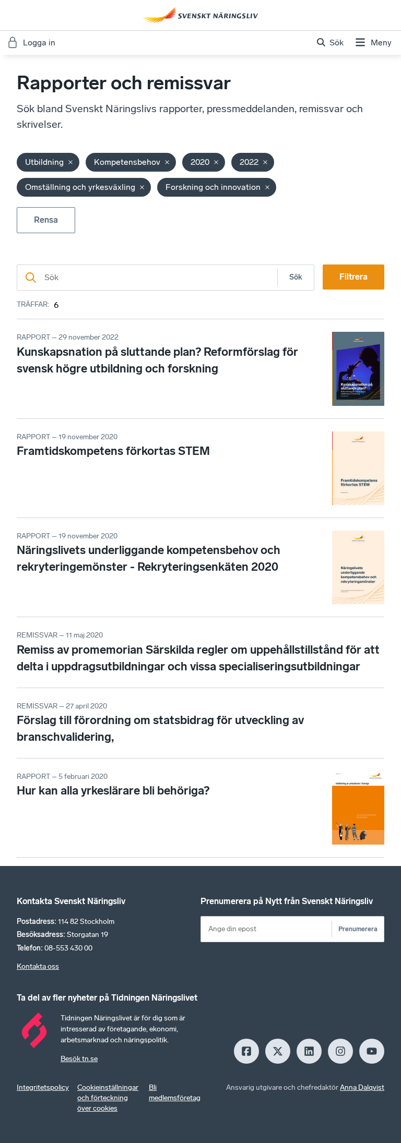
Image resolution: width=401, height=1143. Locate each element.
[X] (277, 1051)
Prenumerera (358, 929)
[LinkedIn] (309, 1051)
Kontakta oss (38, 966)
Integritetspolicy (43, 1087)
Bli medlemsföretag (174, 1092)
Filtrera (353, 277)
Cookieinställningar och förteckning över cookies (107, 1098)
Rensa (46, 220)
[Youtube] (371, 1051)
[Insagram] (340, 1051)
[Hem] (200, 15)
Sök (295, 277)
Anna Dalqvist (362, 1087)
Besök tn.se (79, 1058)
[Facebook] (246, 1051)
